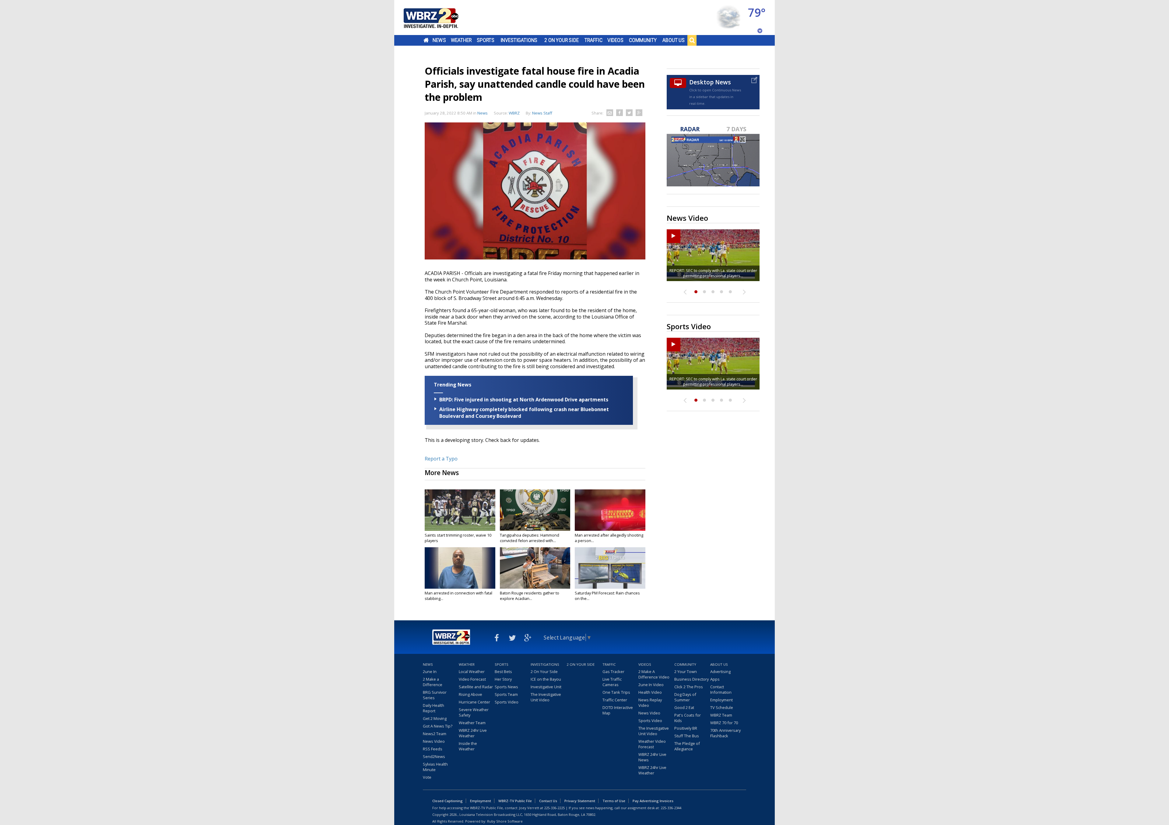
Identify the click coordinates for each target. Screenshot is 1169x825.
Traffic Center (614, 700)
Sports (485, 40)
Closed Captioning (447, 801)
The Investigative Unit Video (546, 697)
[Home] (438, 17)
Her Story (503, 679)
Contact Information (721, 689)
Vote (427, 777)
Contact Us (548, 801)
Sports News (506, 686)
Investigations (519, 40)
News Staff (542, 113)
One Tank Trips (616, 692)
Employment (721, 700)
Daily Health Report (433, 708)
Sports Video (506, 702)
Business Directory (691, 679)
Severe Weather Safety (474, 712)
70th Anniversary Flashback (725, 733)
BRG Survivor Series (435, 694)
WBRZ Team (721, 715)
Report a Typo (441, 458)
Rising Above (470, 694)
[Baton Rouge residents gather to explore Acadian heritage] (535, 568)
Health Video (650, 692)
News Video (434, 741)
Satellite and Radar (476, 686)
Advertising (720, 671)
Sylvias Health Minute (435, 766)
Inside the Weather (468, 746)
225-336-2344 (671, 808)
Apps (715, 679)
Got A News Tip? (437, 726)
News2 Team (434, 733)
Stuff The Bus (686, 736)
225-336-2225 (554, 808)
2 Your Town (685, 671)
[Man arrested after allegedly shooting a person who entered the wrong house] (610, 510)
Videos (615, 40)
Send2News (434, 756)
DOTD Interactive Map (617, 710)
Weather (461, 40)
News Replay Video (650, 702)
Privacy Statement (579, 801)
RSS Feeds (432, 749)
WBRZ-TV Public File (515, 801)
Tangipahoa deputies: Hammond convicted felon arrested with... (529, 537)
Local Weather (472, 671)
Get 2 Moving (435, 718)
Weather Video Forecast (652, 744)
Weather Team (472, 722)
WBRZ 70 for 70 (724, 722)
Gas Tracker (613, 671)
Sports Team (506, 694)
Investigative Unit (546, 686)
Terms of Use (613, 801)
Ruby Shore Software (505, 821)
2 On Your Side (561, 40)
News (439, 40)
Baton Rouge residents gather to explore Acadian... (529, 595)
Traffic (593, 40)
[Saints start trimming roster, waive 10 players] (460, 510)
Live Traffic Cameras (612, 681)
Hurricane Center (474, 702)
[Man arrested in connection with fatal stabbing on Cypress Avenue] (460, 568)
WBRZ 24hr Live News (652, 757)
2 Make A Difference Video (653, 674)
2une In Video (651, 684)
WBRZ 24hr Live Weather (473, 733)
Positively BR (685, 728)
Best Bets (503, 671)
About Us (673, 40)
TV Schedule (721, 707)
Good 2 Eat (684, 707)
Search (692, 40)
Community (643, 40)
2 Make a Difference (432, 681)
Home (426, 40)
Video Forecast (472, 679)
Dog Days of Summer (685, 697)
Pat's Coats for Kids (687, 717)
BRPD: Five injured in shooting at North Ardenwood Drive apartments (523, 399)
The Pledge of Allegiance (687, 746)
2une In (430, 671)
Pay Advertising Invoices (653, 801)
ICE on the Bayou (546, 679)
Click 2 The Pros (688, 686)
